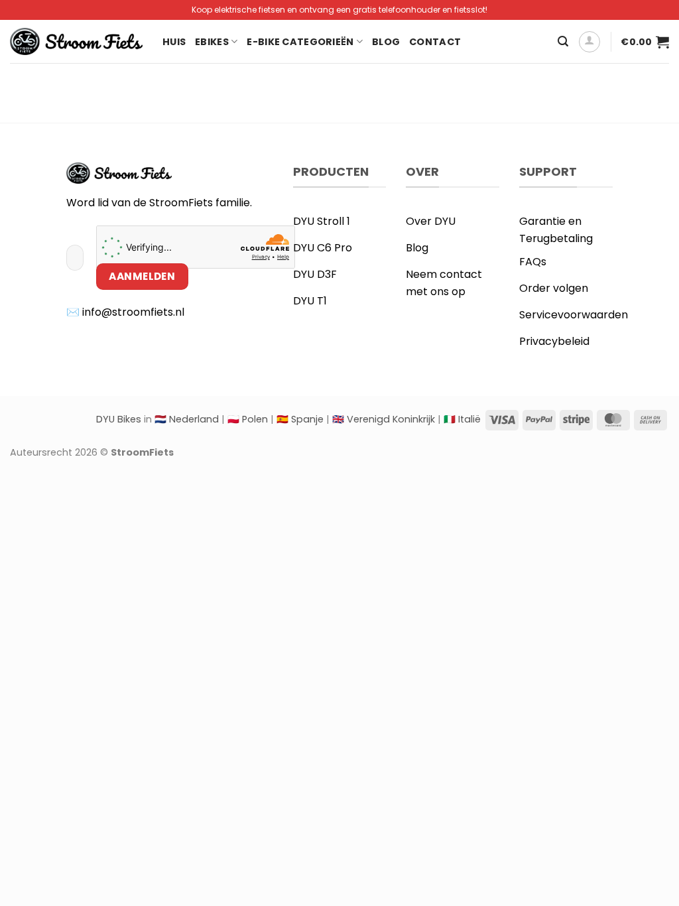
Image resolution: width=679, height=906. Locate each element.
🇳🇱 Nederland (186, 419)
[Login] (589, 41)
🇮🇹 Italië (462, 419)
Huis (174, 41)
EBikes (212, 41)
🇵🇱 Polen (247, 419)
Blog (386, 41)
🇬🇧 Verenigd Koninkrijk (383, 419)
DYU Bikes (118, 419)
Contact (435, 41)
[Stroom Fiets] (76, 41)
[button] (563, 41)
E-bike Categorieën (300, 41)
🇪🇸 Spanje (300, 419)
